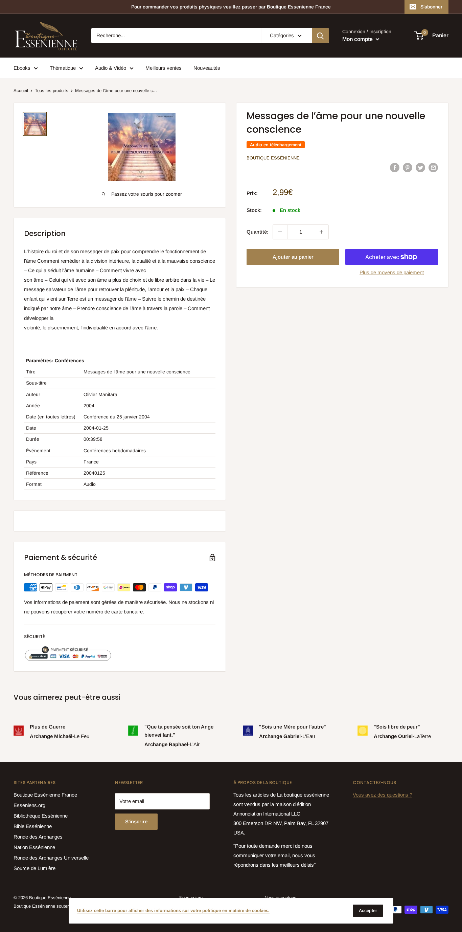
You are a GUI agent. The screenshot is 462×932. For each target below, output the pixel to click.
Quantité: (258, 232)
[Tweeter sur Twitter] (420, 167)
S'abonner (431, 6)
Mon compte (358, 39)
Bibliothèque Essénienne (41, 816)
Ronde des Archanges (38, 837)
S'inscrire (136, 821)
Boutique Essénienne (273, 157)
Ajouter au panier (293, 257)
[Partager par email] (433, 167)
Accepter (368, 910)
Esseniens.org (29, 805)
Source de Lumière (34, 868)
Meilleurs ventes (163, 68)
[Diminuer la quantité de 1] (280, 232)
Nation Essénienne (34, 847)
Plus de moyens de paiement (392, 272)
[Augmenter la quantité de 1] (321, 232)
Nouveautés (206, 68)
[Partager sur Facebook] (394, 167)
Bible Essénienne (33, 826)
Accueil (21, 90)
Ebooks (22, 68)
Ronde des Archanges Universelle (51, 858)
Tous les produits (51, 90)
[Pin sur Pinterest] (407, 167)
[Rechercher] (320, 35)
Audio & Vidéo (110, 68)
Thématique (63, 68)
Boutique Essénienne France (45, 795)
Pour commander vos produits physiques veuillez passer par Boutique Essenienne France (231, 6)
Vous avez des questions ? (382, 795)
